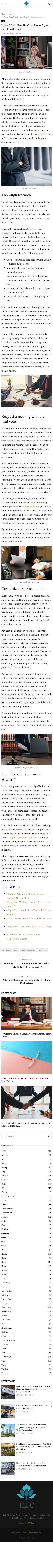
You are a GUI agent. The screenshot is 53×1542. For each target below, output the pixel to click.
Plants (3, 1323)
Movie (4, 1315)
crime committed (31, 506)
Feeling (4, 1220)
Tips (3, 1360)
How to (4, 1270)
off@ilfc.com (31, 1523)
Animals (4, 1155)
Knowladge (5, 1282)
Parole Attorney (28, 950)
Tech (3, 1352)
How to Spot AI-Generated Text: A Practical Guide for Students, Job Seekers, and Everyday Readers (34, 1389)
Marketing (5, 1303)
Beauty (4, 1163)
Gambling (5, 1233)
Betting (4, 1167)
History (4, 1258)
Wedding (4, 1373)
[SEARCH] (49, 1136)
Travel (4, 1365)
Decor (3, 1200)
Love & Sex (6, 1299)
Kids (3, 1278)
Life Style (5, 1295)
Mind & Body (7, 1311)
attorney (7, 950)
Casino (4, 1184)
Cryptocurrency (7, 1196)
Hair (3, 1249)
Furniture (5, 1229)
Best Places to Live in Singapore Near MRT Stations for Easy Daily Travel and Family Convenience (33, 1446)
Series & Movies (8, 1340)
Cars (3, 1179)
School (4, 1336)
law (16, 950)
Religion (4, 1332)
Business (4, 1175)
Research (43, 950)
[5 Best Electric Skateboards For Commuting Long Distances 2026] (8, 1411)
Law (3, 21)
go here (43, 134)
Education (5, 1204)
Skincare (4, 1344)
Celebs (4, 1192)
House (3, 1266)
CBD (3, 1188)
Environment (6, 1212)
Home (3, 1262)
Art (2, 1159)
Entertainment (7, 1208)
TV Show (5, 1369)
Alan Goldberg (9, 33)
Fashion (4, 1216)
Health (4, 1253)
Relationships (6, 1327)
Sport (3, 1348)
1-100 (3, 1151)
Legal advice (6, 1291)
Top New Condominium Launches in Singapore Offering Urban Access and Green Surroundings (31, 1427)
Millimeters (6, 1307)
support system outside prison (24, 837)
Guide (3, 1245)
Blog (3, 1171)
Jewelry (4, 1274)
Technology (6, 1356)
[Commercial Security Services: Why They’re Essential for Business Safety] (8, 1468)
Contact (30, 1538)
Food (3, 1225)
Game (3, 1237)
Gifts (3, 1241)
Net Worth (5, 1319)
